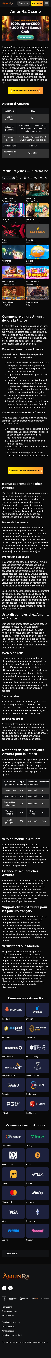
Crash (30, 178)
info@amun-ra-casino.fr (12, 1335)
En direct (18, 178)
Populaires (6, 178)
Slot (42, 178)
